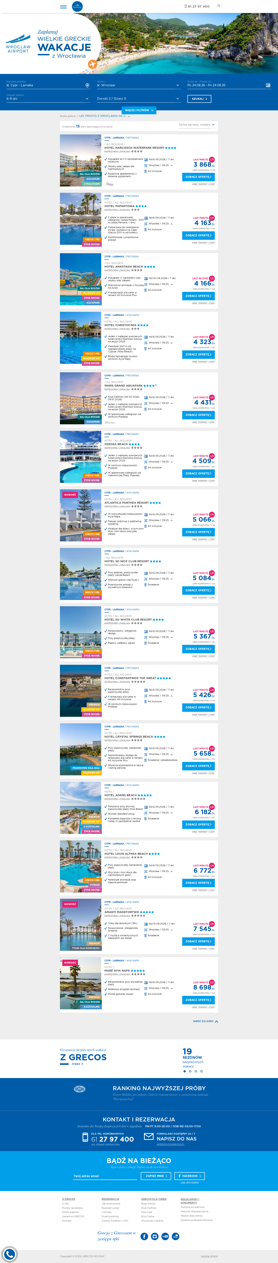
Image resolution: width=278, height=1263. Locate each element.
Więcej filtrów (137, 110)
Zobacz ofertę (197, 177)
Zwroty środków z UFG (115, 1221)
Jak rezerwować (111, 1204)
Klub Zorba (147, 1216)
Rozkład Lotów (110, 1208)
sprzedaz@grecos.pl (170, 1145)
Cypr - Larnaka (114, 138)
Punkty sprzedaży (72, 1208)
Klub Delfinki (148, 1208)
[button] (198, 125)
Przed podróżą (110, 1216)
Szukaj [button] (198, 99)
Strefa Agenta (70, 1212)
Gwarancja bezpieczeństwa (196, 1220)
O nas (76, 1064)
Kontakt (66, 1221)
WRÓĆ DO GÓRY (203, 1021)
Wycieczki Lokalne (152, 1221)
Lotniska (106, 1212)
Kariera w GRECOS (73, 1216)
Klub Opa (146, 1212)
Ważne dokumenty (192, 1216)
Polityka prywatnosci (193, 1207)
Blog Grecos (148, 1204)
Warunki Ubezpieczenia (194, 1211)
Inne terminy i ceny (203, 184)
